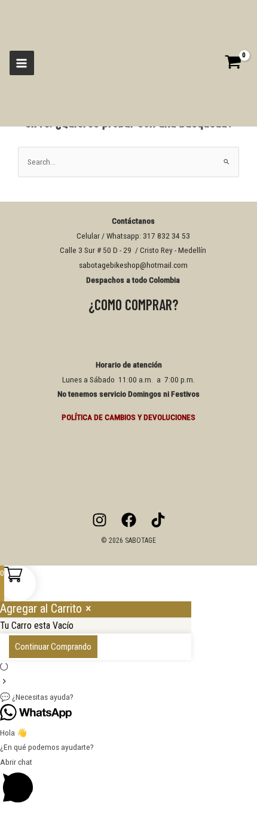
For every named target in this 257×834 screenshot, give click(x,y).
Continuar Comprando (53, 646)
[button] (128, 697)
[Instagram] (99, 519)
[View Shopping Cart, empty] (237, 63)
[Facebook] (128, 519)
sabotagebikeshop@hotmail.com (133, 265)
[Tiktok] (158, 519)
